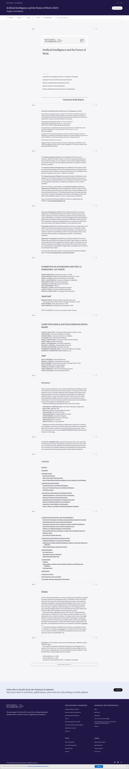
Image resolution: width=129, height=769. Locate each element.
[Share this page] (94, 29)
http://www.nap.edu (46, 131)
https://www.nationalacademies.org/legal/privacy (38, 766)
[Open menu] (121, 3)
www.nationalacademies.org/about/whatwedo (61, 252)
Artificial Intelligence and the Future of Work (28, 8)
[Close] (126, 766)
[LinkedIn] (118, 762)
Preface (44, 591)
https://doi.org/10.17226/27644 (62, 125)
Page (28, 17)
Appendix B (44, 642)
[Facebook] (114, 762)
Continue (99, 766)
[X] (121, 762)
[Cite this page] (96, 29)
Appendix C (62, 629)
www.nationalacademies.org (56, 201)
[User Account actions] (118, 3)
